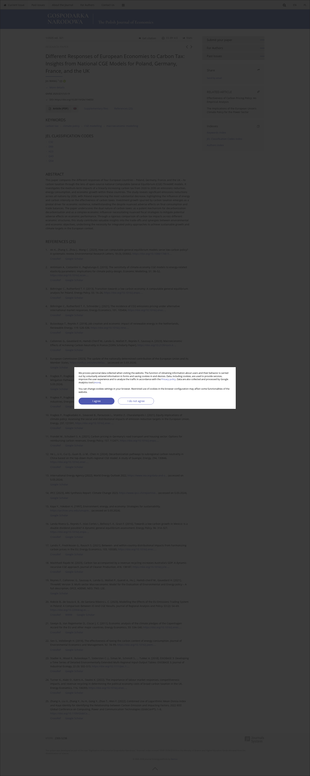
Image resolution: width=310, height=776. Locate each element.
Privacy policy (168, 379)
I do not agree (136, 401)
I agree (96, 401)
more (97, 382)
